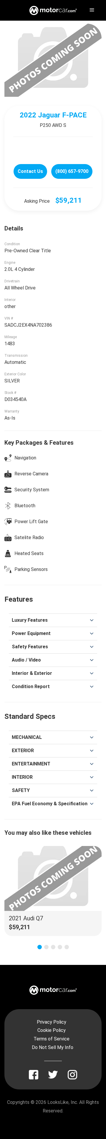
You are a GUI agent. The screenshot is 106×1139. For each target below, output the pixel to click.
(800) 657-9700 (71, 171)
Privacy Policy (51, 1022)
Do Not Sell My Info (52, 1047)
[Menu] (91, 9)
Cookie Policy (51, 1030)
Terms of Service (51, 1039)
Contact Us (30, 171)
